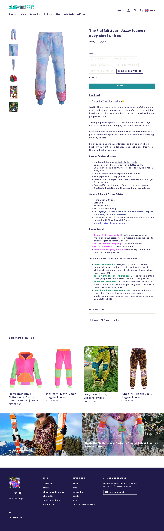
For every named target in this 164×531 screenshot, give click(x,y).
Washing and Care (52, 500)
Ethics (46, 488)
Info (22, 14)
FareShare (117, 287)
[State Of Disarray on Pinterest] (15, 492)
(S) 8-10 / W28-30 (100, 58)
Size (91, 54)
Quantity (93, 78)
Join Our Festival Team (74, 14)
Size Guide (48, 496)
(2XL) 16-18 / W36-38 (102, 71)
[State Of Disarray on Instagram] (20, 492)
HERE (108, 273)
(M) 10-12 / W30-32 (125, 58)
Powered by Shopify (16, 499)
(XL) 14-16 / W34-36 (126, 65)
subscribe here (115, 238)
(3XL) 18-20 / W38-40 (129, 71)
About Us (47, 484)
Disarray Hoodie (97, 137)
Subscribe (35, 14)
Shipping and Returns (53, 492)
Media (47, 14)
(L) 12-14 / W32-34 (101, 65)
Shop (11, 14)
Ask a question (96, 310)
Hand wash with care (104, 200)
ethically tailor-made (126, 162)
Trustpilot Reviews (112, 101)
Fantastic (97, 101)
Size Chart (94, 95)
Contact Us (48, 504)
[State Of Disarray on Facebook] (10, 492)
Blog (58, 14)
